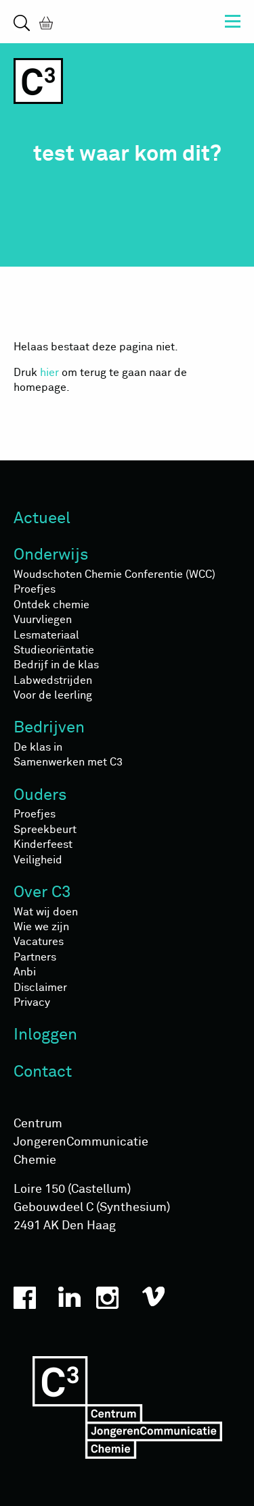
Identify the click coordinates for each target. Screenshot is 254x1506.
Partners (35, 957)
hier (49, 372)
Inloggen (45, 1035)
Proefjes (35, 589)
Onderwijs (51, 555)
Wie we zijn (41, 926)
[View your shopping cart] (43, 22)
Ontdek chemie (51, 604)
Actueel (42, 518)
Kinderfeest (43, 844)
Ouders (40, 795)
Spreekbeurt (45, 829)
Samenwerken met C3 (68, 762)
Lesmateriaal (46, 635)
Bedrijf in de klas (56, 665)
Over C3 (42, 892)
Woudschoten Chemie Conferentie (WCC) (114, 574)
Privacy (32, 1002)
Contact (43, 1072)
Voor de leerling (53, 695)
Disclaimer (40, 987)
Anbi (25, 972)
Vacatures (39, 941)
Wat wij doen (46, 912)
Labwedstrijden (53, 680)
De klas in (38, 747)
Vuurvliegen (43, 619)
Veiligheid (38, 860)
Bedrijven (49, 728)
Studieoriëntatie (54, 650)
